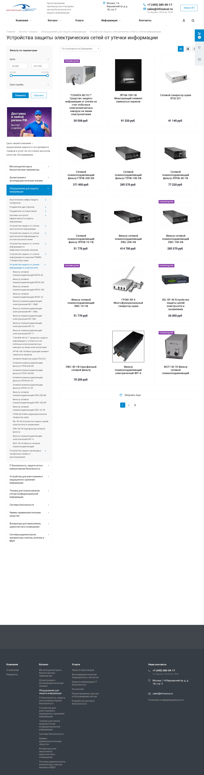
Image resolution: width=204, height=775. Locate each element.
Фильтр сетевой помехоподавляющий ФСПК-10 (28, 295)
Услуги (79, 20)
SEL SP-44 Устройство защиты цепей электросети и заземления (175, 304)
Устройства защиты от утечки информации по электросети (24, 266)
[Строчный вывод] (188, 49)
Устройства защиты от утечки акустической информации (24, 227)
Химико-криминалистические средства (25, 514)
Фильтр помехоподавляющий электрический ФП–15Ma (27, 310)
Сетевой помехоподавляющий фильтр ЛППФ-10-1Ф (81, 239)
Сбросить (39, 95)
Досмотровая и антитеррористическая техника (26, 179)
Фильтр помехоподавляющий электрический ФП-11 (27, 332)
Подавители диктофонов (22, 207)
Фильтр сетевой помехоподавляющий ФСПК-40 (28, 273)
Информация (109, 20)
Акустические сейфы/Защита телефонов (24, 201)
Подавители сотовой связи (23, 211)
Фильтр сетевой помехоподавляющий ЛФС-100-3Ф (175, 239)
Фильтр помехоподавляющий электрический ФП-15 (27, 324)
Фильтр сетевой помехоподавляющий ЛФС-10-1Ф (81, 303)
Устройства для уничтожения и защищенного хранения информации (26, 479)
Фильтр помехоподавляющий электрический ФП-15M (27, 317)
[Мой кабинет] (183, 20)
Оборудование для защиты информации (24, 190)
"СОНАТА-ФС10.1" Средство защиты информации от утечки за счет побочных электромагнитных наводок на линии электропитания (81, 105)
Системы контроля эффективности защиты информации (21, 218)
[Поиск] (193, 20)
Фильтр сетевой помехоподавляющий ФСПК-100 (28, 288)
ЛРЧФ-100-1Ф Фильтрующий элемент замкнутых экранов (128, 98)
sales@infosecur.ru (160, 9)
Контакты (145, 20)
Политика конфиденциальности (166, 700)
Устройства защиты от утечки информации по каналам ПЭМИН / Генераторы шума (25, 257)
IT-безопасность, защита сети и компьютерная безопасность (26, 467)
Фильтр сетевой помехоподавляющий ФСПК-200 (28, 281)
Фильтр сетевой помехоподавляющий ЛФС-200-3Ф (128, 239)
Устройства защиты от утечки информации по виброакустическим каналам (24, 246)
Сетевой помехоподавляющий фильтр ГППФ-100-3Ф (128, 175)
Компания (22, 20)
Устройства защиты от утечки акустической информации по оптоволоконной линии (24, 236)
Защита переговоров (83, 670)
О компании (12, 670)
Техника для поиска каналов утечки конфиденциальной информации (25, 493)
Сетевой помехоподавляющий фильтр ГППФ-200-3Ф (81, 175)
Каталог (53, 20)
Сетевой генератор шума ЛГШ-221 (175, 97)
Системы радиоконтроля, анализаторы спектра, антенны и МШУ (27, 537)
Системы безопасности (22, 505)
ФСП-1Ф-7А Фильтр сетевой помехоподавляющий (175, 370)
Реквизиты (12, 674)
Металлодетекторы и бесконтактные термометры (24, 168)
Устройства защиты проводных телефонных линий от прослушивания (25, 453)
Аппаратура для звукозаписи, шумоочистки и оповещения (25, 525)
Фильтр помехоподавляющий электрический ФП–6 (128, 370)
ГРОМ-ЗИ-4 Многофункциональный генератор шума (128, 303)
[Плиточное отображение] (181, 49)
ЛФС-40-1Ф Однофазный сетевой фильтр (81, 368)
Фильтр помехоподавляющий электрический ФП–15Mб (27, 303)
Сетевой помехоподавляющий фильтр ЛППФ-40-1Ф (175, 175)
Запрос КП (189, 8)
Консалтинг (78, 689)
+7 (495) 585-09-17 (159, 4)
